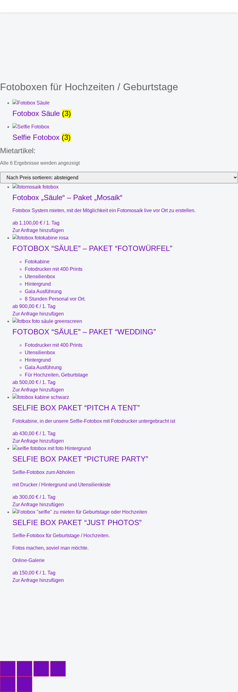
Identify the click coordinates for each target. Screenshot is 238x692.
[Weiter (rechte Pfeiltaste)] (24, 684)
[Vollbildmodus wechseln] (24, 668)
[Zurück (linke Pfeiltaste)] (7, 684)
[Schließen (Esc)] (58, 668)
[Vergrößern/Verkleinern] (7, 668)
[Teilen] (41, 668)
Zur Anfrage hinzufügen (38, 230)
